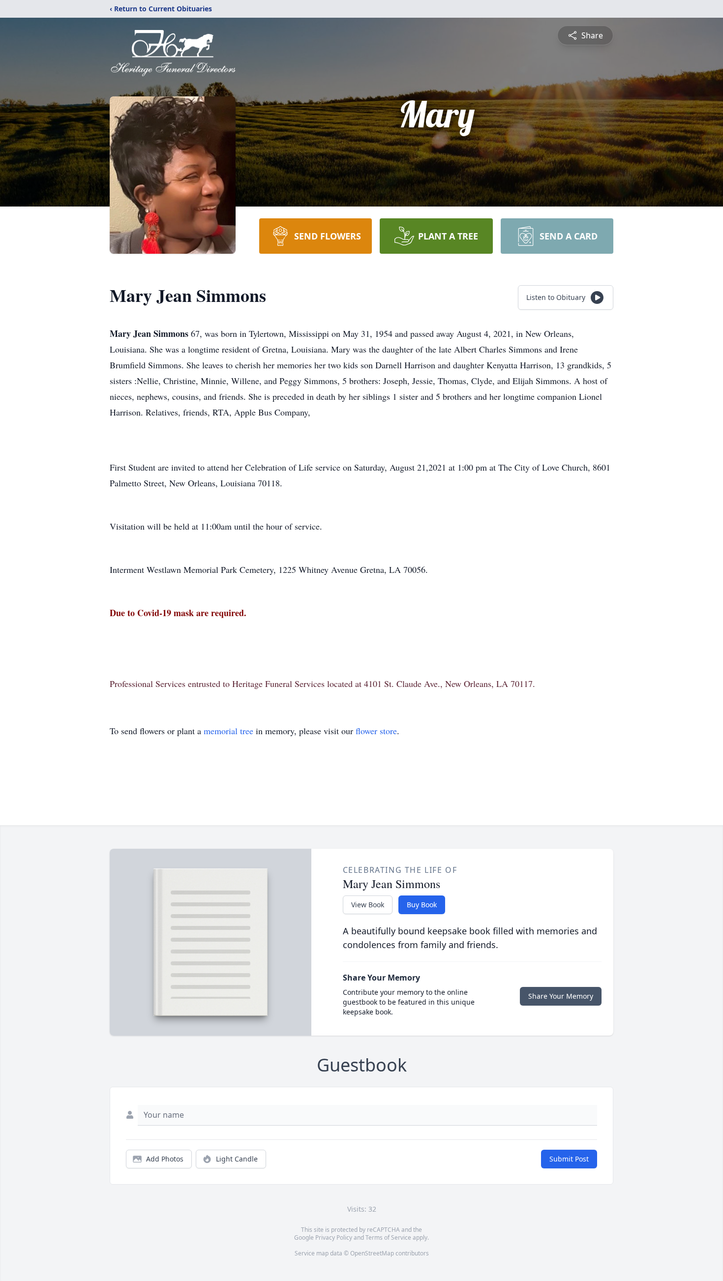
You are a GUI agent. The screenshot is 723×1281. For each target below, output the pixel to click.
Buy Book (422, 904)
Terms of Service (388, 1237)
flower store (376, 731)
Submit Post (569, 1158)
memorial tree (228, 731)
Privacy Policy (333, 1237)
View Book (367, 904)
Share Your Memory (560, 996)
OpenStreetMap (372, 1253)
